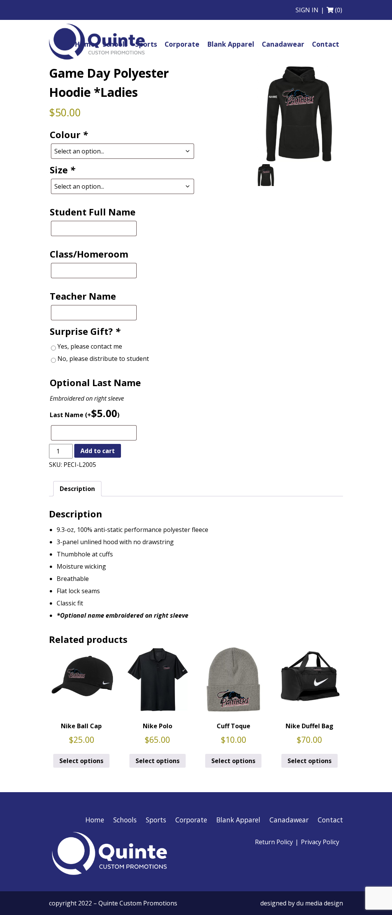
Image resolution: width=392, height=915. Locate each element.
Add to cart (97, 451)
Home (94, 819)
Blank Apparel (238, 819)
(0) (338, 10)
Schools (125, 819)
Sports (156, 819)
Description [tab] (77, 488)
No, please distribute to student (103, 358)
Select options (81, 761)
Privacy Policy (320, 842)
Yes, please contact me (89, 346)
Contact (330, 819)
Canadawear (289, 819)
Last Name (84, 413)
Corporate (191, 819)
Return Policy (274, 842)
